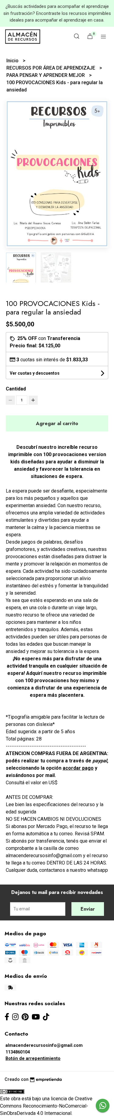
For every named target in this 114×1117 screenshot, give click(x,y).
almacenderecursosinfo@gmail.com (44, 1045)
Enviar (88, 909)
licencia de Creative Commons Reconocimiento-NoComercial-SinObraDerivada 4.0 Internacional (46, 1106)
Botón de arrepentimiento (32, 1058)
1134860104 (17, 1052)
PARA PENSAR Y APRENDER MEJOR (46, 75)
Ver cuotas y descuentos (35, 373)
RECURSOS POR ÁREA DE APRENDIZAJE (51, 68)
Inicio (13, 61)
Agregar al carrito (57, 423)
